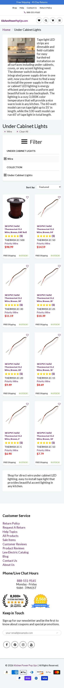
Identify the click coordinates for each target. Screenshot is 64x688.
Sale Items (9, 540)
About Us (9, 564)
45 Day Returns (39, 2)
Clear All (23, 131)
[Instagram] (23, 644)
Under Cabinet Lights (20, 175)
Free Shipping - (24, 2)
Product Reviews (13, 548)
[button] (27, 197)
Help (22, 7)
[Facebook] (6, 644)
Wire (9, 131)
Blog (6, 556)
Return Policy (46, 7)
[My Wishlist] (39, 20)
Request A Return (14, 527)
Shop (14, 7)
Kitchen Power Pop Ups (25, 665)
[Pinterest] (14, 644)
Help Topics (10, 531)
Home (6, 29)
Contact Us (32, 7)
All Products (10, 536)
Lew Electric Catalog (16, 552)
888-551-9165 (33, 12)
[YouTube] (31, 644)
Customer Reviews (15, 544)
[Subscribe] (57, 633)
